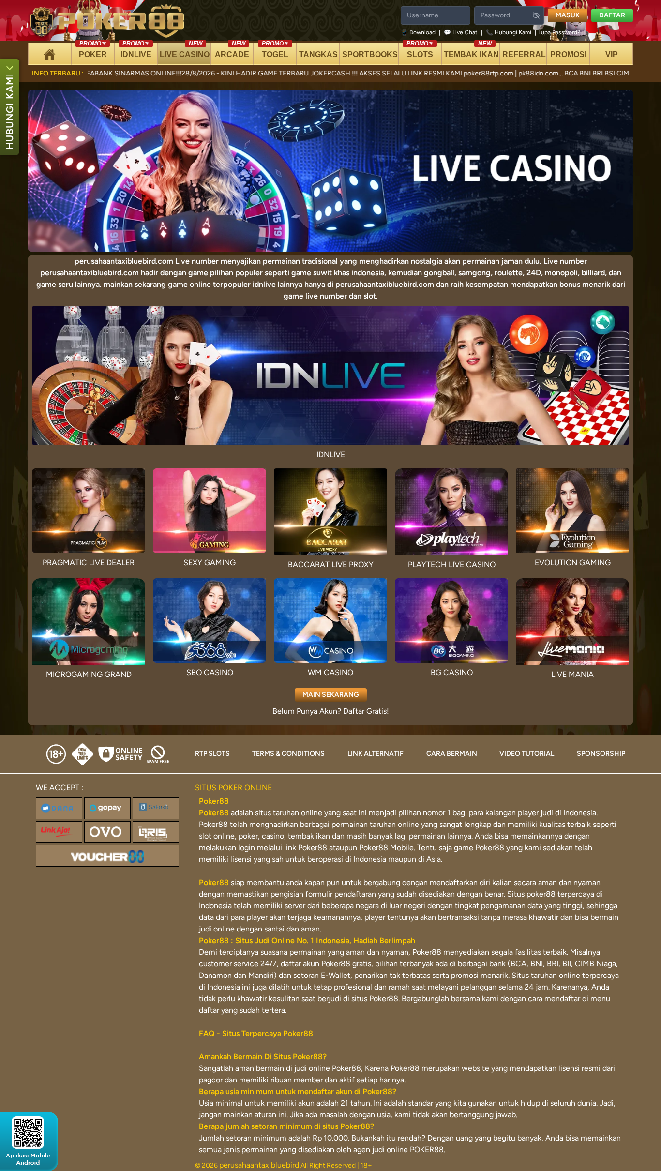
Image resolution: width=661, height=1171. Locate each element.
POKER (93, 51)
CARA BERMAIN (451, 754)
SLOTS (419, 51)
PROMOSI (568, 54)
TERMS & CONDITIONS (288, 754)
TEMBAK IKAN (471, 51)
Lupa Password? (559, 32)
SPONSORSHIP (601, 754)
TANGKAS (318, 54)
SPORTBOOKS (370, 54)
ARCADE (232, 51)
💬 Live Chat (460, 32)
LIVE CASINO (185, 51)
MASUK (568, 15)
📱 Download (419, 32)
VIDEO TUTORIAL (526, 754)
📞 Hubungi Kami (508, 32)
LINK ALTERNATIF (375, 754)
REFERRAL (524, 54)
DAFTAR (612, 15)
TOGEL (275, 51)
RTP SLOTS (212, 754)
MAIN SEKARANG (330, 695)
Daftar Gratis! (366, 711)
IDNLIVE (135, 51)
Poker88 (214, 812)
